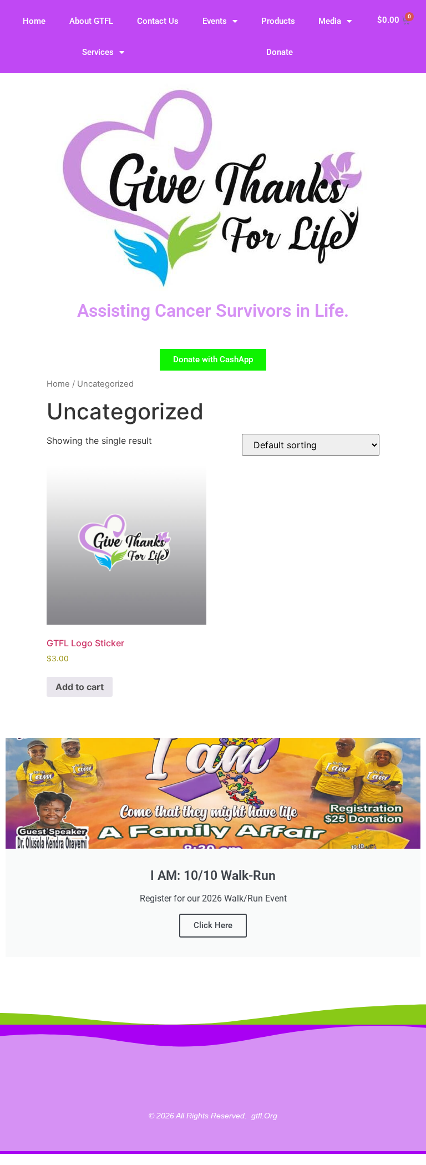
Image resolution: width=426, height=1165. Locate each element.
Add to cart (79, 686)
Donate (279, 52)
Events (214, 21)
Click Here (213, 925)
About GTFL (91, 21)
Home (34, 21)
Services (98, 52)
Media (329, 21)
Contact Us (158, 21)
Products (278, 21)
